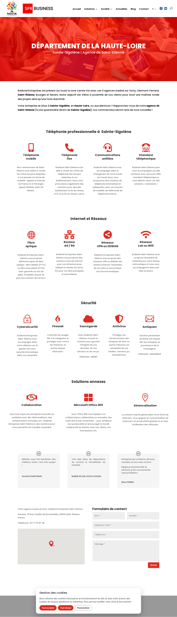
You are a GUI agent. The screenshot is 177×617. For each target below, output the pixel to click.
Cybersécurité (27, 327)
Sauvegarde (88, 326)
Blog (133, 9)
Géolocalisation (145, 405)
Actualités (121, 9)
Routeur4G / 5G (69, 244)
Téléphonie (31, 155)
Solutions (89, 9)
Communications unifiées (107, 157)
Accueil (77, 9)
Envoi (153, 565)
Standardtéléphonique (146, 157)
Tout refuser (65, 608)
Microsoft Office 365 (88, 405)
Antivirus (119, 326)
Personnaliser (83, 608)
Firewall (57, 326)
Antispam (150, 327)
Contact (144, 9)
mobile (31, 159)
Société (105, 9)
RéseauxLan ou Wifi (146, 244)
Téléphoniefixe (69, 157)
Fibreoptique (31, 244)
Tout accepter (48, 608)
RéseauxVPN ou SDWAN (107, 244)
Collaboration (31, 405)
